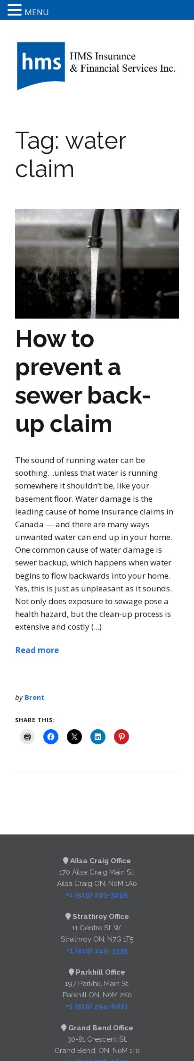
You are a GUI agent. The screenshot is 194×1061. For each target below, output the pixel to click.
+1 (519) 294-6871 (97, 1006)
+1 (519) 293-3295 (97, 895)
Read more (37, 650)
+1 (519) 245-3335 (97, 950)
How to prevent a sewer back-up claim (83, 381)
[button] (16, 10)
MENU (36, 12)
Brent (34, 697)
